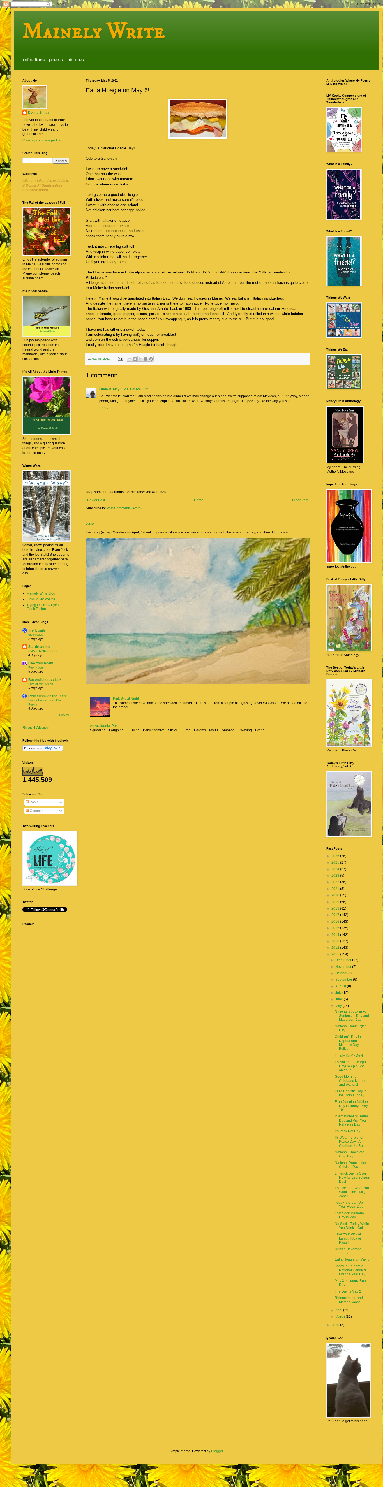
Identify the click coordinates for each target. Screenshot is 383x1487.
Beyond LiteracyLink (44, 680)
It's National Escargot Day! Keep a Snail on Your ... (351, 1066)
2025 (335, 862)
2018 (335, 908)
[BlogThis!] (135, 359)
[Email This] (129, 359)
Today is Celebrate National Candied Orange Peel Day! (350, 1270)
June (339, 999)
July (338, 993)
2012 (335, 948)
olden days (35, 634)
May (339, 1006)
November (343, 967)
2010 (335, 1325)
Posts (33, 802)
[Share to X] (140, 359)
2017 (335, 915)
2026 (335, 856)
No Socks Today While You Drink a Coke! (352, 1226)
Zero (90, 524)
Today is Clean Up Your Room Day (349, 1204)
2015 (335, 928)
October (341, 973)
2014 (335, 935)
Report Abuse (35, 727)
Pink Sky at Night (126, 698)
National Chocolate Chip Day (349, 1154)
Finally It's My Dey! (349, 1055)
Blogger (217, 1451)
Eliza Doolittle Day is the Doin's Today (350, 1093)
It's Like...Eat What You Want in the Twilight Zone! (352, 1192)
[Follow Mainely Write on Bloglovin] (42, 750)
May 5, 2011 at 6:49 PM (130, 389)
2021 (335, 889)
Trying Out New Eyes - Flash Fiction (44, 607)
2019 (335, 902)
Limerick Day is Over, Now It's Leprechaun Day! (352, 1177)
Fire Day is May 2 (348, 1291)
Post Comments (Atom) (124, 508)
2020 (335, 895)
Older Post (300, 500)
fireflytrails (37, 630)
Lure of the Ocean (40, 684)
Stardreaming (39, 647)
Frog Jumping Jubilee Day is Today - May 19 (351, 1106)
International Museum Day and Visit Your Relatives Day (351, 1120)
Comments (37, 811)
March (340, 1317)
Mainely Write (93, 31)
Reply (103, 408)
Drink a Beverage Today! (348, 1251)
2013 (335, 941)
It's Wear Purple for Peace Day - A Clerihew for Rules (351, 1142)
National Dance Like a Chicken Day (352, 1165)
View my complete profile (41, 140)
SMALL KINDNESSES (43, 651)
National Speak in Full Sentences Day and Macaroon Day (352, 1016)
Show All (64, 714)
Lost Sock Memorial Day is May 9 (350, 1215)
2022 (335, 882)
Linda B (105, 389)
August (341, 986)
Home (198, 500)
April (339, 1310)
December (343, 960)
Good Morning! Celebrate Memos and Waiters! (350, 1081)
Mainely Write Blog (41, 593)
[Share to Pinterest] (151, 359)
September (344, 980)
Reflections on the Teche (48, 696)
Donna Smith (38, 113)
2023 (335, 876)
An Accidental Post (104, 726)
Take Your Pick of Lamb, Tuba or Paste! (348, 1238)
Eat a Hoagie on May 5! (352, 1259)
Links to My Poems (41, 599)
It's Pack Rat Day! (348, 1131)
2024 (335, 869)
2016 (335, 922)
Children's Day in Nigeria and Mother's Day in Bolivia (349, 1043)
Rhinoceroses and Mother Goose (349, 1300)
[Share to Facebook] (145, 359)
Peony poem (36, 667)
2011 (335, 954)
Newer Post (96, 500)
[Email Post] (120, 358)
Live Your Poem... (42, 663)
